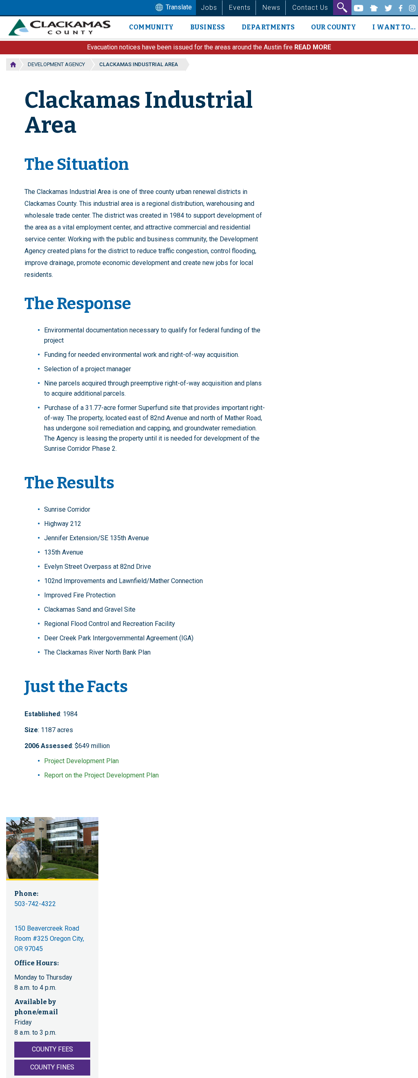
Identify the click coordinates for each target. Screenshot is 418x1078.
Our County (333, 27)
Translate (178, 7)
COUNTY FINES (52, 1067)
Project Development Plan (81, 761)
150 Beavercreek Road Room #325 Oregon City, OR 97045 (49, 938)
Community (151, 27)
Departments (268, 27)
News (271, 7)
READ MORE (312, 47)
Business (207, 27)
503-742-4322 (35, 904)
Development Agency (56, 64)
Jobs (209, 7)
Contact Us (310, 7)
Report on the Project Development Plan (101, 775)
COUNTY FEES (52, 1049)
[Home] (63, 27)
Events (240, 7)
